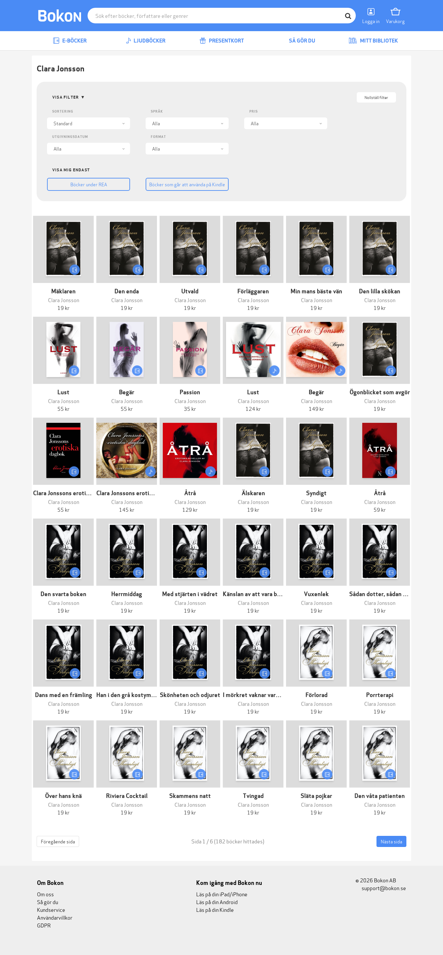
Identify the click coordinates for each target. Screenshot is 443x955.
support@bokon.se (383, 887)
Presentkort (226, 40)
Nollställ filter (376, 97)
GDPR (44, 925)
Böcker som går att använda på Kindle (187, 184)
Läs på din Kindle (215, 909)
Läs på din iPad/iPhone (221, 894)
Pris (253, 111)
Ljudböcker (149, 40)
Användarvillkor (54, 917)
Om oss (45, 894)
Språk (157, 111)
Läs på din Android (217, 901)
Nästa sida (391, 841)
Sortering (62, 111)
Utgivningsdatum (70, 137)
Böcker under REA (88, 184)
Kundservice (51, 909)
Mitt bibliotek (378, 40)
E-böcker (74, 40)
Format (158, 137)
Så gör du (301, 40)
